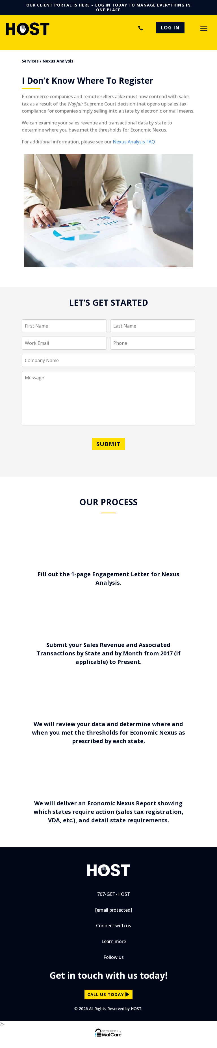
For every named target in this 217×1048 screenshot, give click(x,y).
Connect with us (113, 925)
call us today (105, 994)
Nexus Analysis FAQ (134, 142)
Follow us (113, 957)
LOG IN (170, 27)
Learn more (113, 941)
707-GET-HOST (139, 28)
